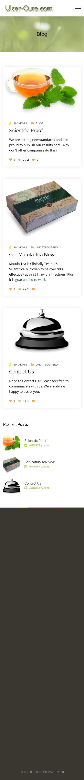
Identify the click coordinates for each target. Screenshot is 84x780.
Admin (22, 123)
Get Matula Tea (32, 254)
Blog (39, 123)
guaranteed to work (30, 279)
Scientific (26, 130)
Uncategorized (47, 247)
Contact (21, 372)
